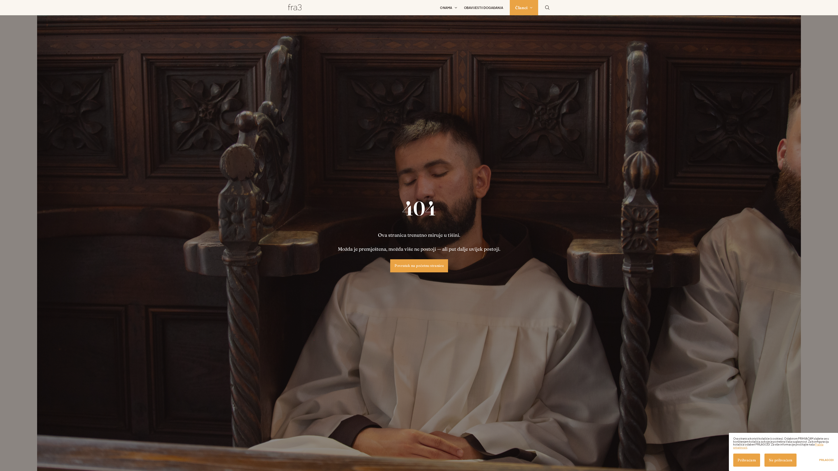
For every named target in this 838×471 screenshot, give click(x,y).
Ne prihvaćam (780, 460)
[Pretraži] (547, 7)
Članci (521, 7)
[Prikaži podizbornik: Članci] (531, 7)
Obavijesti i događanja (483, 8)
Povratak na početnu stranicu (419, 265)
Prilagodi (826, 460)
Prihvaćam (747, 460)
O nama (446, 8)
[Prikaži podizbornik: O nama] (455, 7)
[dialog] (783, 452)
